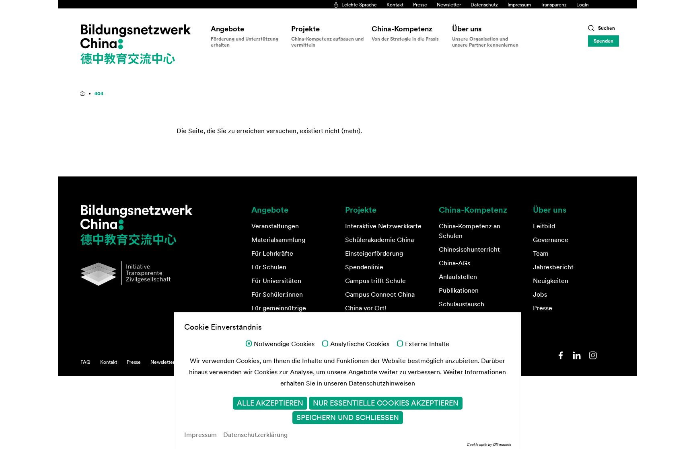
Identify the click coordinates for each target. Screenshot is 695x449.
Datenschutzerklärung (255, 435)
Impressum (200, 435)
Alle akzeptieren (270, 403)
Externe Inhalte (427, 344)
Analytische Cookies (359, 344)
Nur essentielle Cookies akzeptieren (386, 403)
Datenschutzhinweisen (382, 383)
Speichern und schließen (347, 417)
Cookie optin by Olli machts (489, 444)
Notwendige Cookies (284, 344)
